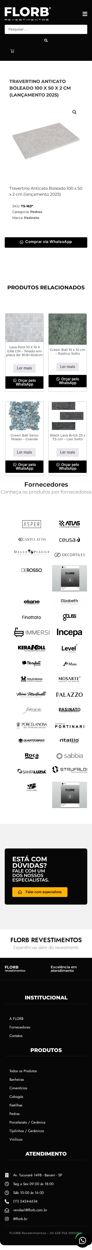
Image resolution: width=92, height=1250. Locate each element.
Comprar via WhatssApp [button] (48, 241)
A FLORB (16, 1018)
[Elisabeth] (69, 605)
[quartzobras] (31, 744)
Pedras (36, 212)
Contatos (15, 1035)
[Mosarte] (69, 682)
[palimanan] (31, 713)
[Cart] (12, 51)
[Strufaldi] (69, 771)
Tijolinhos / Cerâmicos (26, 1131)
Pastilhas (15, 1105)
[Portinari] (69, 729)
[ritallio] (69, 744)
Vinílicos (15, 1139)
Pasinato (31, 218)
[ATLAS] (69, 527)
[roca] (31, 759)
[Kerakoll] (31, 652)
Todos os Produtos (23, 1071)
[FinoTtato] (31, 621)
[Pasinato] (69, 713)
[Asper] (31, 527)
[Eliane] (31, 605)
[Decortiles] (69, 558)
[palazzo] (69, 698)
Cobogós (16, 1096)
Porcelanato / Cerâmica (27, 1122)
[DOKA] (69, 590)
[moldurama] (31, 682)
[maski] (69, 667)
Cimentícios (18, 1088)
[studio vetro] (31, 790)
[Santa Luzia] (31, 775)
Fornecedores (19, 1027)
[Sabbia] (69, 759)
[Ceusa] (69, 543)
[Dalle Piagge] (31, 553)
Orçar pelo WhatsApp (26, 382)
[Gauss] (69, 621)
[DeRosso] (31, 573)
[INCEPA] (69, 636)
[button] (74, 112)
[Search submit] (46, 40)
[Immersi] (31, 635)
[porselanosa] (31, 729)
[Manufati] (31, 667)
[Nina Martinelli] (31, 698)
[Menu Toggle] (85, 14)
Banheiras (16, 1079)
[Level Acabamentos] (69, 651)
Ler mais (24, 368)
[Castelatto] (31, 543)
